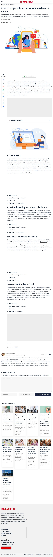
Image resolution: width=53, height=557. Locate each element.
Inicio (2, 4)
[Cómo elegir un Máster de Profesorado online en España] (32, 409)
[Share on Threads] (3, 99)
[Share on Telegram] (3, 96)
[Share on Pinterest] (3, 86)
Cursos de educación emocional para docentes (20, 449)
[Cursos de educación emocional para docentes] (20, 442)
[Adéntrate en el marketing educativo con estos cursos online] (7, 442)
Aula (16, 347)
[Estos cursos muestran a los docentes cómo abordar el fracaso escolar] (32, 442)
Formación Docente (9, 4)
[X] (46, 354)
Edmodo (40, 210)
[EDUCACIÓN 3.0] (26, 1)
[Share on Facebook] (3, 80)
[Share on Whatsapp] (3, 90)
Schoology (43, 242)
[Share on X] (3, 83)
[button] (2, 1)
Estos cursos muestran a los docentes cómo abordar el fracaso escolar (32, 451)
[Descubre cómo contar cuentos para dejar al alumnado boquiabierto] (45, 442)
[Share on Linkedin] (3, 93)
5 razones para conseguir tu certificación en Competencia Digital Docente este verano (7, 417)
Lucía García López (7, 22)
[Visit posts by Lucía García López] (3, 354)
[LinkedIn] (50, 354)
